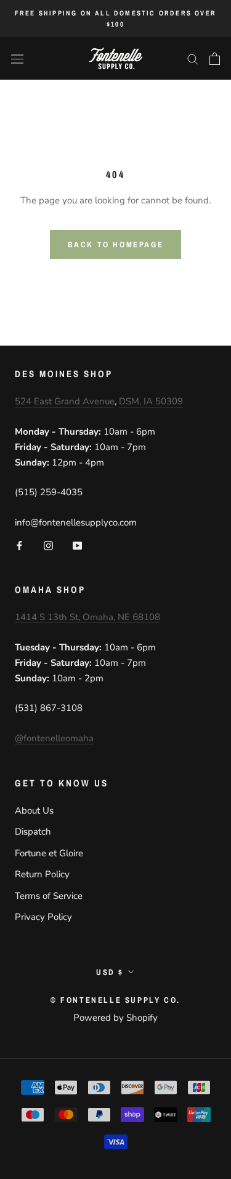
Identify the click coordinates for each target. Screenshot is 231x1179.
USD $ (110, 972)
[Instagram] (48, 545)
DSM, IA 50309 (151, 401)
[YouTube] (77, 545)
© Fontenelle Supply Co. (115, 1000)
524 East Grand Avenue (65, 401)
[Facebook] (19, 545)
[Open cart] (214, 59)
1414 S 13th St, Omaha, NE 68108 (87, 617)
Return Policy (42, 874)
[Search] (192, 58)
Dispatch (33, 831)
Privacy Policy (43, 917)
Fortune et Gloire (49, 853)
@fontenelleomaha (54, 738)
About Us (34, 810)
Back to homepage (116, 244)
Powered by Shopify (115, 1017)
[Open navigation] (17, 59)
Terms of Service (49, 896)
